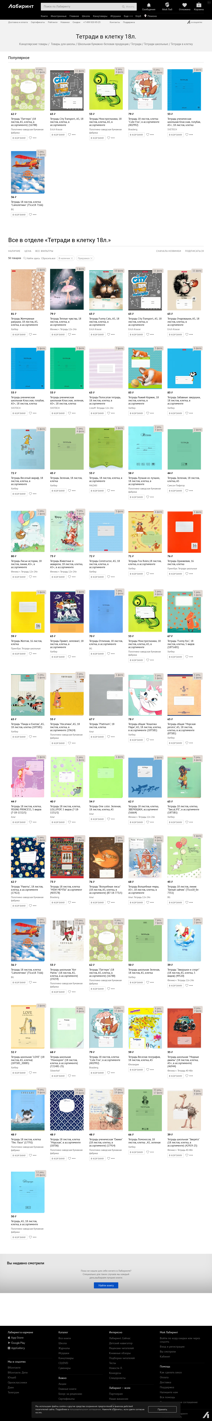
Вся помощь (167, 1397)
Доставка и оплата (18, 22)
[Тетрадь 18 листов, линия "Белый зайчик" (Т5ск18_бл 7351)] (184, 877)
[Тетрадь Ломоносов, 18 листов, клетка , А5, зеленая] (145, 1130)
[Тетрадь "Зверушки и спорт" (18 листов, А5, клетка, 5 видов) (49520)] (184, 960)
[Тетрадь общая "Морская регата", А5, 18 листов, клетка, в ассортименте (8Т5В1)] (184, 714)
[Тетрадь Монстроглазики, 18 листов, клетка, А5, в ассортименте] (106, 109)
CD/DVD (63, 1363)
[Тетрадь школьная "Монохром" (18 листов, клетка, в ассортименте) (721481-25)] (67, 1047)
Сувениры (65, 1368)
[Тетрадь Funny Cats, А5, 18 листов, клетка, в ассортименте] (106, 309)
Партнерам (116, 1394)
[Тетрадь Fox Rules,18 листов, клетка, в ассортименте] (145, 551)
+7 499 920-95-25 (91, 22)
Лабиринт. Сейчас (120, 1338)
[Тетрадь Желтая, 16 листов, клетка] (28, 631)
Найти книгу (106, 1285)
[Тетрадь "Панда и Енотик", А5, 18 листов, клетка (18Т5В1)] (28, 714)
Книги (44, 16)
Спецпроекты (117, 1378)
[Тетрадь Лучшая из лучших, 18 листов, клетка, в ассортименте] (145, 468)
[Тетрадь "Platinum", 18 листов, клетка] (106, 714)
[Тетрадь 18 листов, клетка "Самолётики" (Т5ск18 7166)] (28, 192)
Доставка (165, 1382)
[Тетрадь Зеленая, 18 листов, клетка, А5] (184, 468)
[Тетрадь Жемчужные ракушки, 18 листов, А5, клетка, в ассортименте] (28, 309)
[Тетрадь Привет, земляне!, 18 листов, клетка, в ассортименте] (67, 631)
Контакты (115, 22)
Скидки (76, 22)
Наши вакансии (118, 1399)
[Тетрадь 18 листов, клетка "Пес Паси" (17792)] (28, 1130)
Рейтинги (52, 22)
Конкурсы (115, 1373)
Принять (162, 1409)
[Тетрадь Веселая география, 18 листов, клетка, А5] (145, 1047)
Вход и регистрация (172, 1346)
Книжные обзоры (120, 1353)
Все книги (65, 1338)
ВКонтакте (14, 1367)
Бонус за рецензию (70, 1394)
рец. (39, 69)
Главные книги (67, 1389)
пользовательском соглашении (85, 1409)
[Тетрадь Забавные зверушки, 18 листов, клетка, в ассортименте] (184, 388)
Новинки (65, 22)
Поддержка (129, 22)
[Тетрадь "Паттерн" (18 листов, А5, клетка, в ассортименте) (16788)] (28, 109)
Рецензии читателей (121, 1348)
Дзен (11, 1387)
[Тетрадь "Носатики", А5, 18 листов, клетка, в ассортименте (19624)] (67, 714)
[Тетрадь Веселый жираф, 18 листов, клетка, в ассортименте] (28, 468)
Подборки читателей (122, 1358)
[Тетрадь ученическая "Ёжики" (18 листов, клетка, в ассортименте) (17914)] (106, 1130)
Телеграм (13, 1392)
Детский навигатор (121, 1343)
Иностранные (58, 16)
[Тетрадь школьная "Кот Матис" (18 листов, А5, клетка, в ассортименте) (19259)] (67, 960)
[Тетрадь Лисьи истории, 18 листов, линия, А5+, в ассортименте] (28, 551)
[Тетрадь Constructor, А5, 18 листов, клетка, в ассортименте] (106, 551)
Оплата (164, 1377)
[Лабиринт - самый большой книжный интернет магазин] (23, 5)
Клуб (138, 16)
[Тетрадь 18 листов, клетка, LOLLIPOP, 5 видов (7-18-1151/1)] (67, 797)
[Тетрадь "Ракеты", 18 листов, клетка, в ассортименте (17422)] (28, 877)
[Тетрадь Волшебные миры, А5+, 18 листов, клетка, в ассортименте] (145, 877)
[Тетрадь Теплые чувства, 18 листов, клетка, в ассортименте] (67, 309)
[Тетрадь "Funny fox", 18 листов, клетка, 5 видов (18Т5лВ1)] (184, 631)
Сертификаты (38, 22)
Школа (86, 16)
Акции (62, 1384)
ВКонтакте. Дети (18, 1372)
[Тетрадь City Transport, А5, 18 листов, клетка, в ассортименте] (67, 109)
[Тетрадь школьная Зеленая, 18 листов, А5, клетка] (145, 960)
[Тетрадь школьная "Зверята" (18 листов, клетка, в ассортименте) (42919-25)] (184, 1130)
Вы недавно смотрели (25, 1263)
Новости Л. (115, 1368)
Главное (74, 16)
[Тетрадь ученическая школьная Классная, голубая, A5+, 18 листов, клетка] (184, 109)
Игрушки (116, 16)
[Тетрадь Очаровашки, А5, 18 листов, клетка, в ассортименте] (184, 309)
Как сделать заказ (171, 1372)
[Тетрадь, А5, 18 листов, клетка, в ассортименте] (28, 1212)
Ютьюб (12, 1377)
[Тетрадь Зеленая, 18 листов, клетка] (67, 468)
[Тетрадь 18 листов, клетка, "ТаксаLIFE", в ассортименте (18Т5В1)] (184, 797)
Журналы (64, 1348)
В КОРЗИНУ (19, 138)
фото (40, 72)
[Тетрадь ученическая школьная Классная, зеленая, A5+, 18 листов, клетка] (67, 388)
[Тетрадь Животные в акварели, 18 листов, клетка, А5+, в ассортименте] (67, 551)
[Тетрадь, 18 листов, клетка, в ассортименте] (106, 468)
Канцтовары (100, 16)
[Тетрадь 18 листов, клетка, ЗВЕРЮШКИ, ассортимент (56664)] (145, 797)
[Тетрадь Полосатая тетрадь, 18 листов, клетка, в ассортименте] (106, 388)
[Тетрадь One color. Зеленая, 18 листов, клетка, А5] (106, 797)
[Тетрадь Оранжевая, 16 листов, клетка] (184, 551)
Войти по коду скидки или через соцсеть (180, 1339)
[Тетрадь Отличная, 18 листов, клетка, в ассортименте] (106, 631)
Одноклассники (17, 1382)
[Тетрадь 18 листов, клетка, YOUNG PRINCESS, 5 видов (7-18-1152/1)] (28, 797)
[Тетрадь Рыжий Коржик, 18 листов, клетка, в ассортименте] (145, 388)
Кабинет (165, 1356)
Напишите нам (169, 1392)
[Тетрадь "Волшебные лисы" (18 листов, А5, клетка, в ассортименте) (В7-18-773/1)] (106, 877)
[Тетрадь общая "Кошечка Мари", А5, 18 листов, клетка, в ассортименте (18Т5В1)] (145, 714)
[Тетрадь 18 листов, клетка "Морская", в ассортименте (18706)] (67, 1130)
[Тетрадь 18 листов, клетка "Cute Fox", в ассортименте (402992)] (145, 109)
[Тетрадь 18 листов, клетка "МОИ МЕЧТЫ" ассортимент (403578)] (67, 877)
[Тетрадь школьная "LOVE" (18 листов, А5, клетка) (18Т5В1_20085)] (28, 1047)
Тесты (112, 1363)
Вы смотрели (168, 1351)
